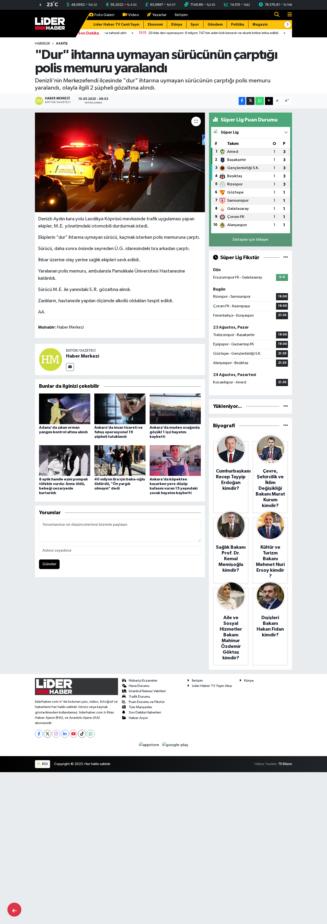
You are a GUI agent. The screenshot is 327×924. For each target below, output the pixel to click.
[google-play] (175, 745)
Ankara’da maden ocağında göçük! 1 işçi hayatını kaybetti (175, 432)
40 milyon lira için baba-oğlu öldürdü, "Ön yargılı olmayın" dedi (119, 483)
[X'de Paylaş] (250, 101)
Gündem (215, 24)
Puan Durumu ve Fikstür (147, 702)
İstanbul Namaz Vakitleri (147, 691)
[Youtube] (73, 734)
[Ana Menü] (287, 15)
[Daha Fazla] (269, 101)
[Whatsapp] (91, 734)
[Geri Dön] (14, 909)
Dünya (176, 24)
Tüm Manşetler (140, 707)
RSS (44, 764)
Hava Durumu (139, 686)
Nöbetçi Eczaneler (143, 680)
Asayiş (62, 43)
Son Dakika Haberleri (145, 712)
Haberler (42, 43)
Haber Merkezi (82, 356)
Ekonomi (155, 24)
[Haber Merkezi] (50, 359)
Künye (249, 680)
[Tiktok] (82, 734)
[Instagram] (56, 734)
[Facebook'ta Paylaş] (242, 101)
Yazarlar (159, 15)
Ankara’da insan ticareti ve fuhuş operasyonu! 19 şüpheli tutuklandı (118, 432)
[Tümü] (285, 406)
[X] (47, 734)
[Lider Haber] (50, 23)
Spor (195, 24)
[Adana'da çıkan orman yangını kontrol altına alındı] (64, 409)
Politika (237, 24)
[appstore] (149, 745)
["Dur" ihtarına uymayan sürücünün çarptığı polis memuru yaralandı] (120, 162)
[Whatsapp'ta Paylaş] (259, 101)
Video (133, 15)
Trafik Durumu (139, 696)
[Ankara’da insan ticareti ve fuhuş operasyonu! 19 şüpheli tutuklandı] (120, 409)
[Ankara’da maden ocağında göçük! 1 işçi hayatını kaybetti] (175, 409)
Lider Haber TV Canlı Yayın (116, 24)
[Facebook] (39, 734)
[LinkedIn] (65, 734)
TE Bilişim (285, 764)
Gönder (49, 564)
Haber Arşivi (138, 718)
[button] (287, 24)
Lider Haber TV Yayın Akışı (212, 686)
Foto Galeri (104, 15)
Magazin (260, 24)
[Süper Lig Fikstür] (285, 258)
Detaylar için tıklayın (250, 240)
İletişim (181, 15)
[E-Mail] (70, 367)
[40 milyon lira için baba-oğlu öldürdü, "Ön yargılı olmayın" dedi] (120, 460)
